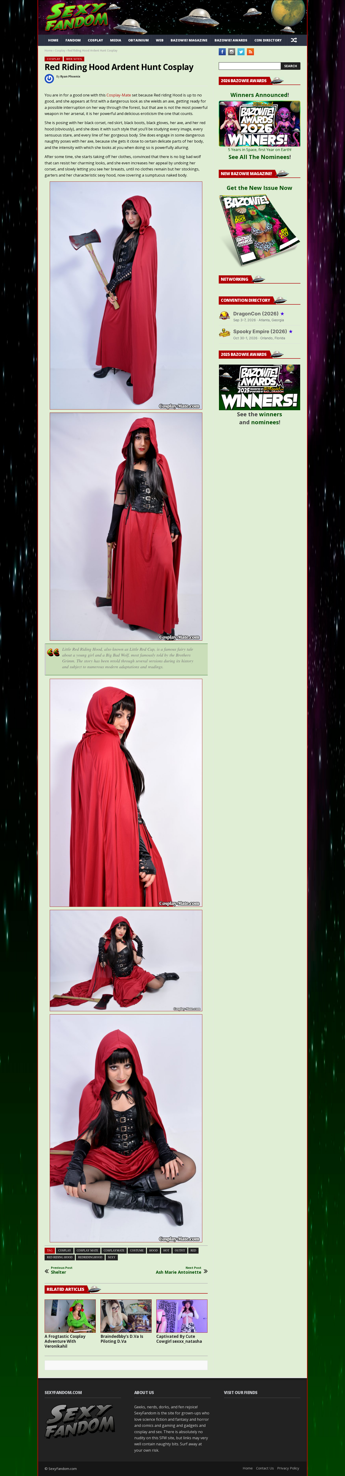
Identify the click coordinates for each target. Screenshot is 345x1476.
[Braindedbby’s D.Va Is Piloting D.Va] (126, 1316)
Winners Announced (259, 95)
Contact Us (265, 1468)
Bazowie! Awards (231, 40)
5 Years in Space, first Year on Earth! (259, 149)
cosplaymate (114, 1250)
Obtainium (138, 40)
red (193, 1250)
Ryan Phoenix (70, 76)
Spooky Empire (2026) (263, 331)
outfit (180, 1250)
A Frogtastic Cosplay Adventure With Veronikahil (65, 1341)
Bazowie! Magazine (189, 40)
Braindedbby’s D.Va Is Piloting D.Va (121, 1339)
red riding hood (60, 1257)
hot (166, 1250)
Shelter (62, 1270)
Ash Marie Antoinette (178, 1270)
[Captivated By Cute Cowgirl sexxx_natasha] (181, 1316)
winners (270, 414)
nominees (265, 422)
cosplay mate (87, 1250)
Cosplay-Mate (119, 95)
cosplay (64, 1250)
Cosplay (95, 40)
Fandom (73, 40)
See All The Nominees (259, 157)
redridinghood (90, 1257)
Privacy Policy (288, 1468)
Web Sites (74, 59)
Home (53, 40)
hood (153, 1250)
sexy (111, 1257)
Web (160, 40)
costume (137, 1250)
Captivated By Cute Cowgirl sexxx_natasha (179, 1339)
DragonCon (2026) (259, 314)
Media (115, 40)
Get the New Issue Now (259, 188)
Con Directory (268, 40)
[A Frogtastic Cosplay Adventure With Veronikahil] (70, 1316)
